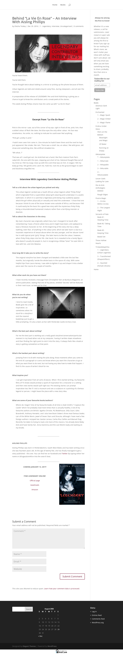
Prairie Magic (101, 198)
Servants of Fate (102, 214)
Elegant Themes (29, 646)
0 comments (79, 26)
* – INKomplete (103, 157)
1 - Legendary (45, 26)
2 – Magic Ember (104, 119)
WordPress (52, 646)
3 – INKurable (102, 168)
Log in (94, 611)
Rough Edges (102, 194)
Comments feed (98, 619)
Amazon (35, 489)
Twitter (65, 453)
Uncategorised (66, 26)
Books (62, 5)
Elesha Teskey (20, 26)
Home (54, 5)
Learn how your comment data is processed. (62, 588)
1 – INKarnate (102, 161)
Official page (35, 480)
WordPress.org (98, 622)
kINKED (100, 191)
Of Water (102, 144)
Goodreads (34, 485)
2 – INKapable (103, 164)
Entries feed (97, 615)
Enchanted (100, 112)
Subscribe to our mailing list (102, 80)
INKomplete (100, 154)
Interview (55, 26)
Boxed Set (101, 236)
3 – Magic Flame (103, 122)
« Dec (40, 636)
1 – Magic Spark (103, 115)
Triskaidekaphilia (102, 247)
